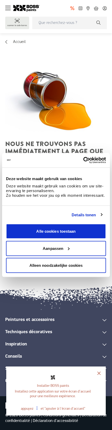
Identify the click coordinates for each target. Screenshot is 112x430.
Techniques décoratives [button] (28, 332)
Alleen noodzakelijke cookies (56, 265)
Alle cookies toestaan (56, 231)
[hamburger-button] (8, 8)
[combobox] (69, 23)
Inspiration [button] (16, 344)
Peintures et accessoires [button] (29, 320)
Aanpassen (53, 248)
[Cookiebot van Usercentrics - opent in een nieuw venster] (83, 160)
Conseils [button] (13, 356)
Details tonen (84, 214)
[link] (28, 8)
